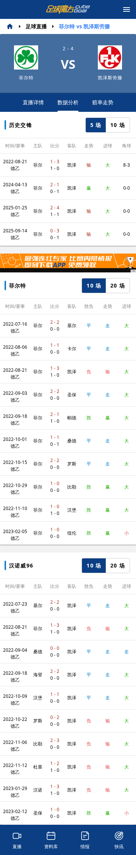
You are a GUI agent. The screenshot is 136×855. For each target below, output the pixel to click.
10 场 (117, 124)
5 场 (96, 124)
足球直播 (36, 26)
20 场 (117, 285)
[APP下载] (68, 263)
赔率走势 (102, 102)
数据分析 (68, 102)
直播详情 (33, 102)
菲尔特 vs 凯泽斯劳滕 (84, 26)
